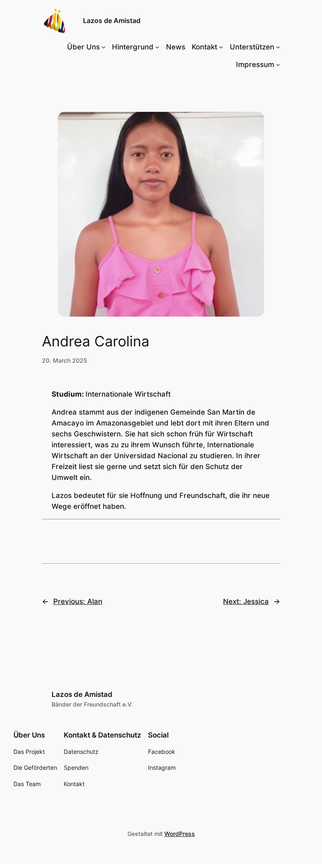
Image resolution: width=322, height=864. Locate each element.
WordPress (179, 833)
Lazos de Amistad (111, 20)
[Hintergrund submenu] (157, 47)
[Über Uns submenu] (103, 47)
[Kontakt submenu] (221, 47)
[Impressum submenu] (278, 64)
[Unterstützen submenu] (278, 47)
